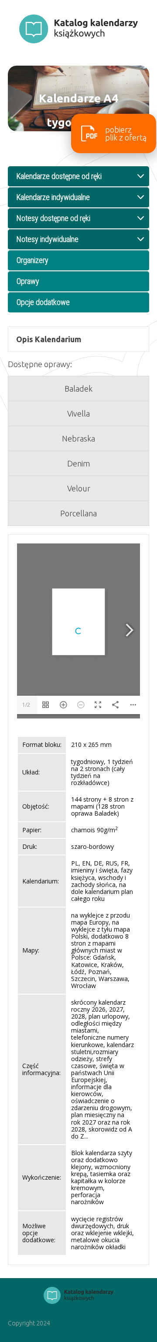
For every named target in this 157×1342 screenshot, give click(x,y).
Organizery (32, 260)
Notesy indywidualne (47, 239)
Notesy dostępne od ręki (53, 218)
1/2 (26, 704)
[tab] (78, 339)
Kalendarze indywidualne (53, 197)
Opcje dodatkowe (43, 302)
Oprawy (28, 281)
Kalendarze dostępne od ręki (59, 176)
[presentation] (78, 348)
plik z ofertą (126, 133)
